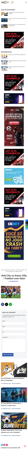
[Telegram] (27, 228)
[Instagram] (7, 445)
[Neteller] (14, 184)
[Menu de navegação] (12, 2)
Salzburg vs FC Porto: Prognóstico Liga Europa (17, 54)
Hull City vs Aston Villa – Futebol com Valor (14, 269)
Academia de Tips (14, 281)
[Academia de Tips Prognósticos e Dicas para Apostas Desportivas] (5, 2)
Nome (4, 321)
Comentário (5, 337)
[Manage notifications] (25, 446)
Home (2, 269)
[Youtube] (4, 445)
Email (3, 326)
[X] (6, 304)
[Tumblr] (27, 225)
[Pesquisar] (25, 2)
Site (3, 331)
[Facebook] (2, 304)
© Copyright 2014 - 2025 (14, 447)
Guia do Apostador (16, 383)
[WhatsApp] (10, 304)
